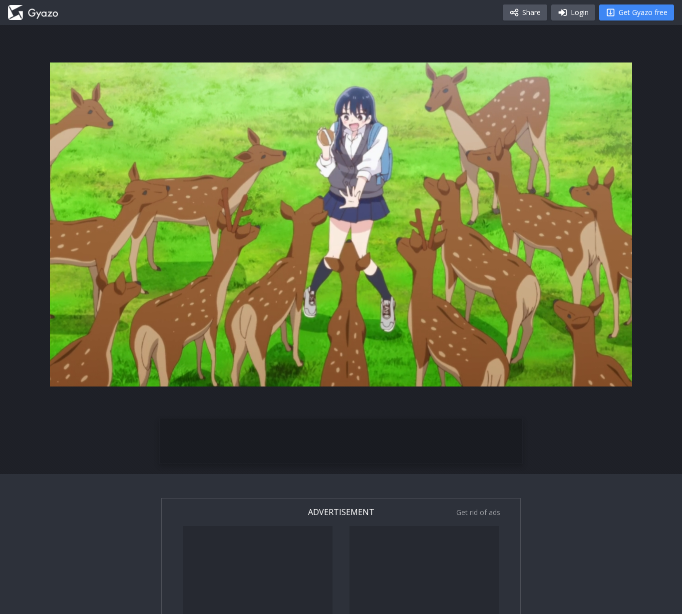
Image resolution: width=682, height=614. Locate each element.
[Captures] (33, 12)
